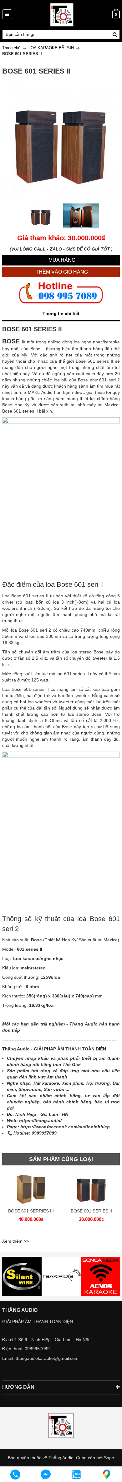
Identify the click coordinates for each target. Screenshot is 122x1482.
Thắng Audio (61, 1457)
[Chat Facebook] (46, 1475)
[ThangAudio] (62, 14)
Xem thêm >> (15, 1241)
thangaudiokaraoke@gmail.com (47, 1358)
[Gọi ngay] (15, 1475)
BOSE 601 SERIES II (91, 1210)
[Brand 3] (61, 1276)
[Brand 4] (100, 1276)
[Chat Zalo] (76, 1475)
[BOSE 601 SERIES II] (91, 1188)
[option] (40, 215)
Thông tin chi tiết (61, 313)
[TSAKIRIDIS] (22, 1276)
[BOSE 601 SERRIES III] (30, 1188)
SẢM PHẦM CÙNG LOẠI (61, 1159)
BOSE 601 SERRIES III (31, 1210)
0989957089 (37, 1348)
